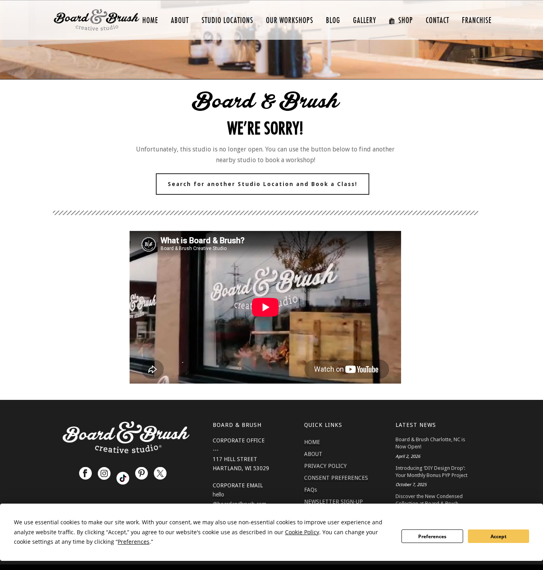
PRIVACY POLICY (325, 466)
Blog (333, 20)
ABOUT (180, 20)
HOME (150, 20)
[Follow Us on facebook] (85, 474)
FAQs (310, 490)
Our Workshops (289, 20)
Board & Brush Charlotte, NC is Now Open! (430, 443)
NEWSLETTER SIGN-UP (333, 501)
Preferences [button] (133, 541)
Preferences (432, 536)
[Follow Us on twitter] (160, 474)
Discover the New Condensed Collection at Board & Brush (429, 499)
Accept (498, 536)
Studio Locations (227, 20)
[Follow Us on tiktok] (122, 478)
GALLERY (364, 20)
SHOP (405, 20)
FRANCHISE (477, 20)
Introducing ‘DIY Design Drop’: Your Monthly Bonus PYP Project (431, 471)
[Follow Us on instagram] (104, 474)
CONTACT (437, 20)
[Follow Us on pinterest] (141, 474)
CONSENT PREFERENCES (336, 478)
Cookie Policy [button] (302, 532)
